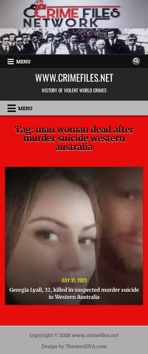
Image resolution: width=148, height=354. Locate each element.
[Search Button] (136, 61)
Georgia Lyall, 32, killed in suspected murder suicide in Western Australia (74, 293)
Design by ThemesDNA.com (74, 346)
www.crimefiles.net (74, 77)
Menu (23, 61)
